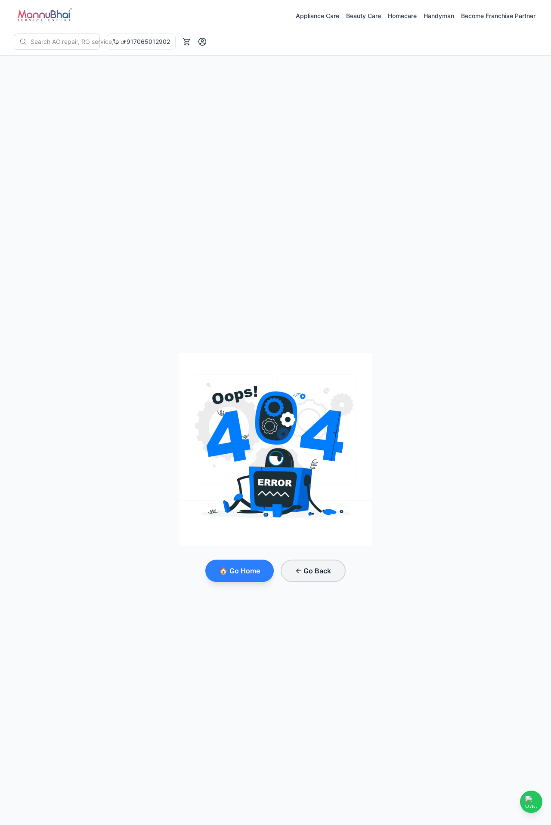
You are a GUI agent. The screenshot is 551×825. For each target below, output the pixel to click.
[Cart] (187, 41)
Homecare (402, 15)
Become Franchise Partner (498, 15)
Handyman (439, 15)
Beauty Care (363, 15)
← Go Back (313, 570)
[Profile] (202, 41)
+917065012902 (146, 41)
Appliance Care (317, 15)
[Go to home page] (44, 16)
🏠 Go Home (239, 570)
